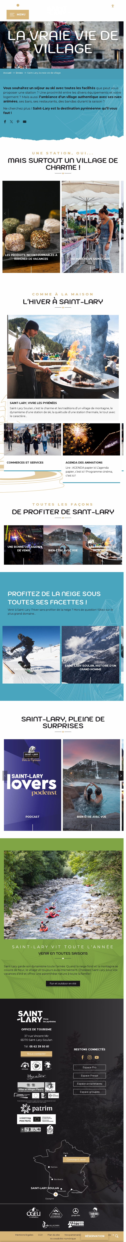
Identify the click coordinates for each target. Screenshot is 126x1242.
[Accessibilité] (113, 6)
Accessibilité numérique (63, 1238)
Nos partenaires (73, 1235)
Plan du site (54, 1235)
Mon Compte (92, 17)
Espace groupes (89, 1091)
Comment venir (76, 1159)
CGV (40, 1235)
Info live (118, 17)
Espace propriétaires (89, 1083)
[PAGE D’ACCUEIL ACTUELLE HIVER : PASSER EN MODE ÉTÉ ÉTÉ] (20, 5)
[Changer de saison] (21, 5)
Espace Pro (89, 1067)
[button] (116, 1236)
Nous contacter (36, 1053)
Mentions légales (24, 1235)
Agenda (106, 17)
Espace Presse (89, 1075)
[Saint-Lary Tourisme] (61, 11)
